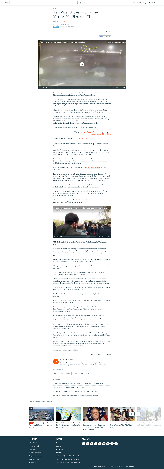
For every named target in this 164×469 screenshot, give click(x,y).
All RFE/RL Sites (34, 459)
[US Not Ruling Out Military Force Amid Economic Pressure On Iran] (41, 414)
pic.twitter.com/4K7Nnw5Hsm (101, 134)
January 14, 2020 (82, 138)
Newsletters (59, 449)
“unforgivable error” (93, 167)
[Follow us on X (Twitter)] (99, 443)
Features (58, 446)
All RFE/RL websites (154, 3)
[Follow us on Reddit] (87, 443)
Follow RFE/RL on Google (140, 3)
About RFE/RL (33, 443)
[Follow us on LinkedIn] (108, 443)
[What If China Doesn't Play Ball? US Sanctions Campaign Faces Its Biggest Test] (68, 414)
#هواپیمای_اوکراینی (90, 132)
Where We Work (34, 446)
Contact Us (32, 462)
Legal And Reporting (35, 456)
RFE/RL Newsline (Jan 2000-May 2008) (67, 459)
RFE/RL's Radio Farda (61, 21)
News (57, 443)
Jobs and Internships (35, 452)
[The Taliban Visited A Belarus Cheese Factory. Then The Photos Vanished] (122, 414)
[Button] (108, 32)
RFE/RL (59, 210)
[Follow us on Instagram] (91, 443)
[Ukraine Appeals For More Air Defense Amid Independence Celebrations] (149, 414)
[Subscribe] (116, 443)
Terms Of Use (33, 449)
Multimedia (59, 452)
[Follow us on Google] (95, 443)
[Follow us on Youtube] (83, 443)
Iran (54, 8)
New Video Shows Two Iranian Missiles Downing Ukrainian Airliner (62, 42)
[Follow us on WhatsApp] (112, 443)
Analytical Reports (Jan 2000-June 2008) (68, 462)
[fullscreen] (124, 87)
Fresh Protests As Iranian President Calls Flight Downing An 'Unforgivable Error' (82, 208)
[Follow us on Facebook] (103, 443)
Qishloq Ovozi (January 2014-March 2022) (68, 456)
